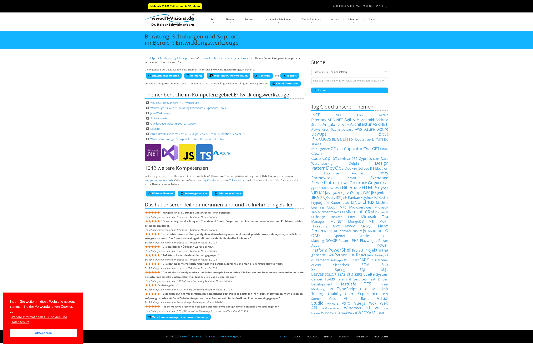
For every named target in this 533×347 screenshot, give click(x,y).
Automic (347, 129)
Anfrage (383, 6)
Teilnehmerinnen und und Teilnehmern (229, 204)
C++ (340, 148)
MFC (343, 207)
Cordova (344, 159)
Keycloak (367, 197)
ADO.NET (335, 119)
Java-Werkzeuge (160, 113)
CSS (354, 158)
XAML (372, 313)
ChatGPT (371, 148)
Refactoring (375, 255)
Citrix (384, 149)
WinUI (352, 313)
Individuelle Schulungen (278, 19)
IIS (316, 192)
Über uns (353, 19)
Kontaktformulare (287, 83)
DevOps (155, 129)
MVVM (350, 226)
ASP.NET (380, 124)
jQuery (330, 197)
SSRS (358, 274)
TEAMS (330, 279)
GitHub (361, 182)
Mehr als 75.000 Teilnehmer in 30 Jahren (175, 6)
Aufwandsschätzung (325, 129)
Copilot (329, 158)
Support (291, 75)
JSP (344, 197)
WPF (361, 312)
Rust (355, 260)
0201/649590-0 (345, 6)
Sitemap (328, 336)
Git (352, 182)
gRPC (378, 183)
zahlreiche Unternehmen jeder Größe (227, 58)
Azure (369, 129)
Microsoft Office (343, 217)
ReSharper (336, 260)
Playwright (368, 240)
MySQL (366, 226)
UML (373, 288)
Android (367, 119)
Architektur (361, 124)
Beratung (250, 19)
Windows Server (334, 312)
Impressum (361, 336)
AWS (358, 129)
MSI (371, 221)
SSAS (341, 274)
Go (371, 182)
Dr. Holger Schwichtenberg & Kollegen (167, 58)
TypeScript (347, 288)
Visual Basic (356, 298)
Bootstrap (363, 139)
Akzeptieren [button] (43, 333)
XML (381, 313)
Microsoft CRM (359, 212)
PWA (330, 255)
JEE (374, 192)
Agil (347, 119)
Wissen (335, 19)
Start (213, 19)
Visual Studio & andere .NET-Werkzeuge (174, 103)
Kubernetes (340, 202)
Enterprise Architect (344, 173)
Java (329, 192)
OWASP (331, 240)
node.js (359, 230)
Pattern (345, 240)
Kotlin (383, 197)
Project (357, 250)
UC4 (363, 289)
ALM (356, 119)
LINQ (356, 202)
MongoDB (356, 221)
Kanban (354, 197)
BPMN (377, 139)
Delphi (354, 163)
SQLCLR (330, 274)
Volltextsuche (237, 180)
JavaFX (338, 193)
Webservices (331, 308)
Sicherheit (341, 264)
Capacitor (353, 148)
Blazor (348, 139)
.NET (315, 114)
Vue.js (359, 303)
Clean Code (316, 156)
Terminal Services (352, 279)
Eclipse (363, 168)
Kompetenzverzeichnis (159, 180)
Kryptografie (320, 202)
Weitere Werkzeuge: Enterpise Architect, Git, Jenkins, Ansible (187, 139)
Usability (334, 293)
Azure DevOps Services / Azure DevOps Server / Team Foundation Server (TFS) (198, 134)
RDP (352, 255)
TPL (331, 288)
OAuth (371, 231)
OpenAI (339, 235)
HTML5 (369, 187)
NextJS (328, 231)
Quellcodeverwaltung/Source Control (173, 123)
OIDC (381, 231)
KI (376, 197)
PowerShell (339, 250)
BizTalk (337, 139)
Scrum (373, 260)
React (361, 254)
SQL (363, 269)
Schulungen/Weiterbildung (231, 75)
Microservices (360, 207)
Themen (230, 19)
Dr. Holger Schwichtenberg (220, 336)
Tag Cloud (208, 180)
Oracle (364, 235)
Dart (376, 159)
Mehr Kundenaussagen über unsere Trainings (180, 317)
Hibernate (351, 187)
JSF (338, 197)
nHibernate (343, 231)
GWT (337, 187)
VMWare (332, 303)
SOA (365, 264)
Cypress (365, 158)
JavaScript (352, 192)
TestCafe (348, 283)
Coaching (264, 75)
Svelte (369, 274)
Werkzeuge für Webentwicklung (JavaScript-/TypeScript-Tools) (188, 108)
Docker (350, 168)
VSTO (346, 303)
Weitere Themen (162, 193)
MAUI (332, 207)
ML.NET (336, 221)
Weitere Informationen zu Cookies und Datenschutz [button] (39, 319)
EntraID (351, 178)
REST (347, 260)
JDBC (366, 192)
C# (333, 148)
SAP (362, 259)
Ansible (343, 124)
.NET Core (349, 115)
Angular (330, 124)
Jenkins (382, 192)
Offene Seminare (311, 19)
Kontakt (344, 336)
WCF (372, 303)
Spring (340, 269)
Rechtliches (381, 336)
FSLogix (343, 183)
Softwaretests (158, 118)
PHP (355, 240)
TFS (367, 284)
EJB (372, 168)
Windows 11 (357, 307)
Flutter (330, 182)
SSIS (350, 274)
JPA (322, 197)
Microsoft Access (331, 211)
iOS (321, 192)
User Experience (361, 293)
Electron (381, 168)
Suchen (321, 90)
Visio (332, 298)
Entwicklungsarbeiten (165, 75)
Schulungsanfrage (229, 193)
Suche (371, 19)
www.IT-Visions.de (192, 336)
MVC (336, 226)
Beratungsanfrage (195, 193)
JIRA (315, 197)
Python (341, 254)
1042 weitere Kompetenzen (176, 167)
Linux (368, 202)
